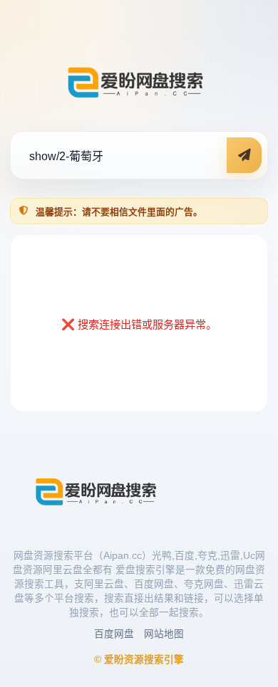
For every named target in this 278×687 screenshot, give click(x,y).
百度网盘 (114, 634)
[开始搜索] (244, 155)
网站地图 (164, 634)
